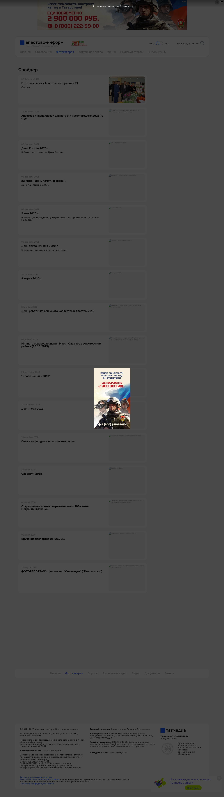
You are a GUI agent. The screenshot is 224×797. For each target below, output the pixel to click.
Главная (25, 52)
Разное (169, 673)
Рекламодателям (131, 52)
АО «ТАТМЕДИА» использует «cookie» (40, 779)
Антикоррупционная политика (36, 777)
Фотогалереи (74, 673)
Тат (167, 43)
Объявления (43, 52)
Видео (136, 673)
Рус (151, 43)
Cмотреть (193, 787)
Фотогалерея (65, 52)
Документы (152, 673)
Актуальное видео (90, 52)
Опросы (93, 673)
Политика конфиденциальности (37, 783)
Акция (111, 52)
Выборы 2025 (157, 52)
